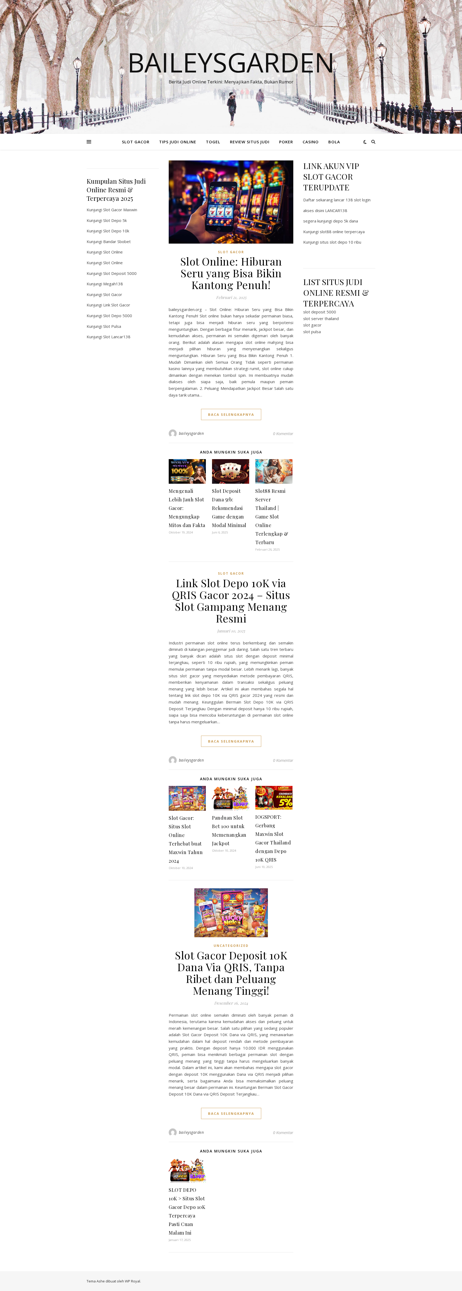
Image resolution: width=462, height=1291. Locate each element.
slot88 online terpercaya (342, 231)
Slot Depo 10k (116, 230)
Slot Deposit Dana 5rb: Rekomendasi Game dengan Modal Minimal (229, 508)
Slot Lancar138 (116, 336)
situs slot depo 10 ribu (340, 242)
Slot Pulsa (112, 326)
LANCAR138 (336, 210)
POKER (286, 141)
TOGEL (213, 141)
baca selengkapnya (231, 414)
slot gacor (312, 325)
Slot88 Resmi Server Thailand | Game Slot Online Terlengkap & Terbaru (271, 516)
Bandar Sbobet (117, 241)
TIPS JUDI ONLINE (177, 141)
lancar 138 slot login (352, 199)
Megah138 (113, 283)
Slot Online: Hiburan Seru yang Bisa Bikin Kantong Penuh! (231, 273)
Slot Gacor (112, 294)
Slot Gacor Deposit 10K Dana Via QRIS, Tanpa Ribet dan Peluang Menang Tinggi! (231, 972)
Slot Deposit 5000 (120, 273)
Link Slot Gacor (116, 305)
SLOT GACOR (135, 141)
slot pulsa (312, 331)
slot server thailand (321, 318)
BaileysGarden (231, 62)
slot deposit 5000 (319, 311)
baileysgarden (191, 433)
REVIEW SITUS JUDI (250, 141)
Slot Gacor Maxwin (120, 209)
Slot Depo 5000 (117, 315)
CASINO (311, 141)
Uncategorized (231, 945)
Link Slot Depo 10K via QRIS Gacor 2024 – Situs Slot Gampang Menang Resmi (231, 600)
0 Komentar (283, 433)
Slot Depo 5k (115, 220)
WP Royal (132, 1281)
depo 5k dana (345, 221)
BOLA (334, 141)
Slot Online (113, 252)
